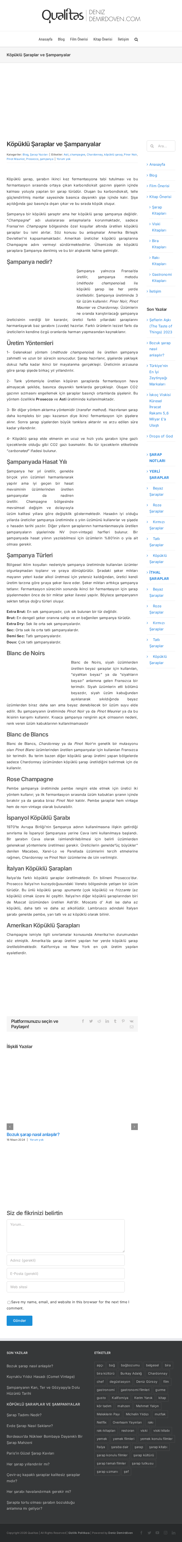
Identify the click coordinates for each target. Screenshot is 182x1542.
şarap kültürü (143, 1455)
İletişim (155, 291)
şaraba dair (120, 1447)
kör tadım (104, 1406)
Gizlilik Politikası (79, 1532)
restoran (128, 1430)
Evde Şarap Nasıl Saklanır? (30, 1426)
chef (100, 1381)
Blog (25, 154)
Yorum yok (64, 159)
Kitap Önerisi (160, 196)
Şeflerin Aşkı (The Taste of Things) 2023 (160, 326)
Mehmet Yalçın (147, 1406)
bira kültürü (106, 1373)
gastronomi (106, 1390)
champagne (77, 154)
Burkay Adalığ (131, 1373)
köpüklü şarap (113, 154)
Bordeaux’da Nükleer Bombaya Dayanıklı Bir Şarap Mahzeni (45, 1439)
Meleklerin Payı (108, 1414)
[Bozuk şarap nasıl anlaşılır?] (72, 1056)
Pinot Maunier (16, 159)
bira (168, 1365)
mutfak (160, 1414)
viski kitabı (161, 1430)
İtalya (101, 1447)
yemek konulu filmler (156, 1439)
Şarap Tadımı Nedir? (24, 1415)
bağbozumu (130, 1365)
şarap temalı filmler (111, 1463)
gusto (101, 1398)
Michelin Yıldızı (137, 1414)
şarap (139, 1447)
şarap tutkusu (143, 1463)
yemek (102, 1439)
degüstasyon (120, 1381)
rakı (150, 1422)
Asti (66, 154)
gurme (160, 1390)
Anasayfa (157, 164)
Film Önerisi (159, 186)
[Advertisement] (91, 96)
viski (143, 1430)
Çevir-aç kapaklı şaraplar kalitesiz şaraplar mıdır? (43, 1477)
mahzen (123, 1406)
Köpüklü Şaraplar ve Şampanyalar (43, 1404)
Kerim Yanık (143, 1398)
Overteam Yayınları (127, 1422)
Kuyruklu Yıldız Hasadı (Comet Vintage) (41, 1376)
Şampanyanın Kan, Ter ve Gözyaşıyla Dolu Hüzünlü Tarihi (43, 1390)
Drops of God (161, 436)
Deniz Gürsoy (146, 1381)
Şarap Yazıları (39, 154)
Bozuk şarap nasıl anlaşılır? (33, 1134)
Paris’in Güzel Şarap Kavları (30, 1453)
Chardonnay (95, 154)
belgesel (152, 1365)
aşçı (100, 1365)
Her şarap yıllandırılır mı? (28, 1464)
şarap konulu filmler (112, 1455)
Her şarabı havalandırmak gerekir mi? (39, 1491)
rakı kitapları (106, 1430)
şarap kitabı (158, 1447)
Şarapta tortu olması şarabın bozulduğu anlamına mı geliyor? (41, 1505)
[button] (136, 39)
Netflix (102, 1422)
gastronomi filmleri (135, 1390)
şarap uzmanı (107, 1471)
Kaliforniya (120, 1398)
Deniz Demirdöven (120, 1532)
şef (126, 1471)
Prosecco (32, 159)
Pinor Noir (130, 154)
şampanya (46, 159)
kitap (162, 1398)
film (166, 1381)
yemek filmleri (123, 1439)
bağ (112, 1365)
